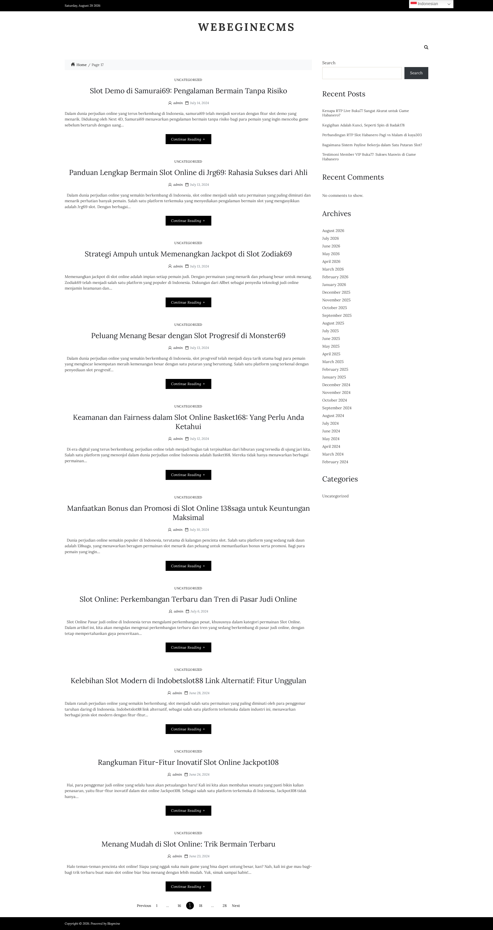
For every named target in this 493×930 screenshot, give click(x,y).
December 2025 (336, 292)
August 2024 (333, 415)
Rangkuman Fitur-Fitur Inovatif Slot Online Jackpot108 (188, 762)
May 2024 (330, 438)
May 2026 (331, 253)
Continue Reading (186, 139)
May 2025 (330, 346)
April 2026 (331, 261)
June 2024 (331, 431)
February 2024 (335, 461)
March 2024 (333, 454)
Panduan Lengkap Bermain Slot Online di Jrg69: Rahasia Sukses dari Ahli (188, 172)
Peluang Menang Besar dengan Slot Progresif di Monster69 (188, 335)
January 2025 (334, 377)
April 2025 (331, 353)
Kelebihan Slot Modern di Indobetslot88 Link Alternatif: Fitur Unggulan (188, 680)
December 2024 (336, 384)
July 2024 (330, 423)
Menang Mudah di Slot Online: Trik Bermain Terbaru (188, 844)
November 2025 (336, 299)
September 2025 (337, 315)
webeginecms (246, 27)
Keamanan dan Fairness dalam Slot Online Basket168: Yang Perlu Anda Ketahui (188, 422)
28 (225, 905)
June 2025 (331, 338)
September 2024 (337, 407)
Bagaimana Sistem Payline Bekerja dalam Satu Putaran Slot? (372, 145)
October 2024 (334, 400)
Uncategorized (188, 79)
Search (329, 62)
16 (179, 905)
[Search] (426, 47)
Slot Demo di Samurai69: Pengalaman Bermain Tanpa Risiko (188, 90)
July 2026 (330, 238)
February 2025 (335, 369)
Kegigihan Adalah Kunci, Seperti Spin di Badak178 (363, 125)
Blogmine (113, 923)
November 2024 (336, 392)
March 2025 (333, 361)
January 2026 (334, 284)
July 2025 (330, 330)
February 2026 (335, 276)
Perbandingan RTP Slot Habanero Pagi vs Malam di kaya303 (372, 135)
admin (178, 103)
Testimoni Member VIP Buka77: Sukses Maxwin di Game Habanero (369, 156)
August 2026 (333, 230)
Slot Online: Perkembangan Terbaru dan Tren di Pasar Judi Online (188, 599)
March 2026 (333, 269)
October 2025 (334, 307)
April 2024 (331, 446)
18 (200, 905)
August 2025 (333, 323)
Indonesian (427, 4)
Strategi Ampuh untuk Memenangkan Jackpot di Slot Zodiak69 (188, 253)
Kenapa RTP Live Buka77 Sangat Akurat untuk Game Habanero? (365, 113)
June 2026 (331, 246)
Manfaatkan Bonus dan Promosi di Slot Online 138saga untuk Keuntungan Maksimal (188, 513)
